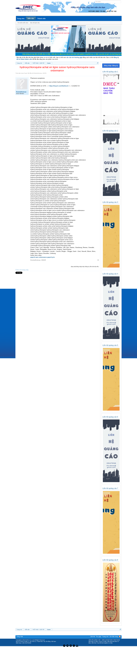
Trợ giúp (98, 636)
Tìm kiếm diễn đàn (22, 23)
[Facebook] (64, 645)
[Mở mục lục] (97, 63)
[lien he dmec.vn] (32, 52)
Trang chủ (20, 18)
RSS (120, 636)
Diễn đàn (31, 18)
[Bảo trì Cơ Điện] (74, 645)
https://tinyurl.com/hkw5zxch (58, 86)
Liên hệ (92, 636)
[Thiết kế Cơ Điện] (71, 645)
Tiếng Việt (19, 636)
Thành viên (41, 18)
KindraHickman (38, 73)
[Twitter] (67, 645)
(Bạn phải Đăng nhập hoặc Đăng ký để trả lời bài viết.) (85, 266)
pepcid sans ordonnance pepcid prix (42, 257)
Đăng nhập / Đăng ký (111, 65)
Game (25, 73)
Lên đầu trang (113, 636)
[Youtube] (77, 645)
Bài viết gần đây (35, 23)
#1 (98, 260)
